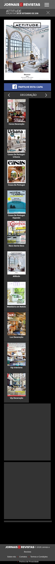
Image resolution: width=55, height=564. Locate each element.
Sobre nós (11, 557)
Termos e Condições (39, 557)
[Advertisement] (27, 431)
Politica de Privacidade (29, 561)
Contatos (23, 557)
